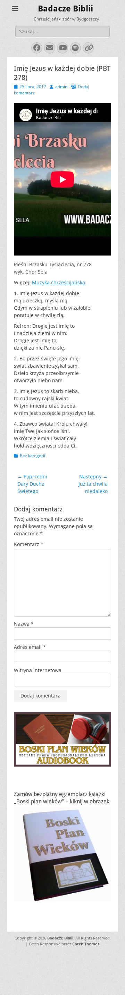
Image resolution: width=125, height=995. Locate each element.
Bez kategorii (32, 456)
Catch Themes (85, 943)
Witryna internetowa (37, 670)
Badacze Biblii (65, 9)
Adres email (30, 647)
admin (61, 87)
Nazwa (24, 623)
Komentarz (28, 544)
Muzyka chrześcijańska (58, 282)
